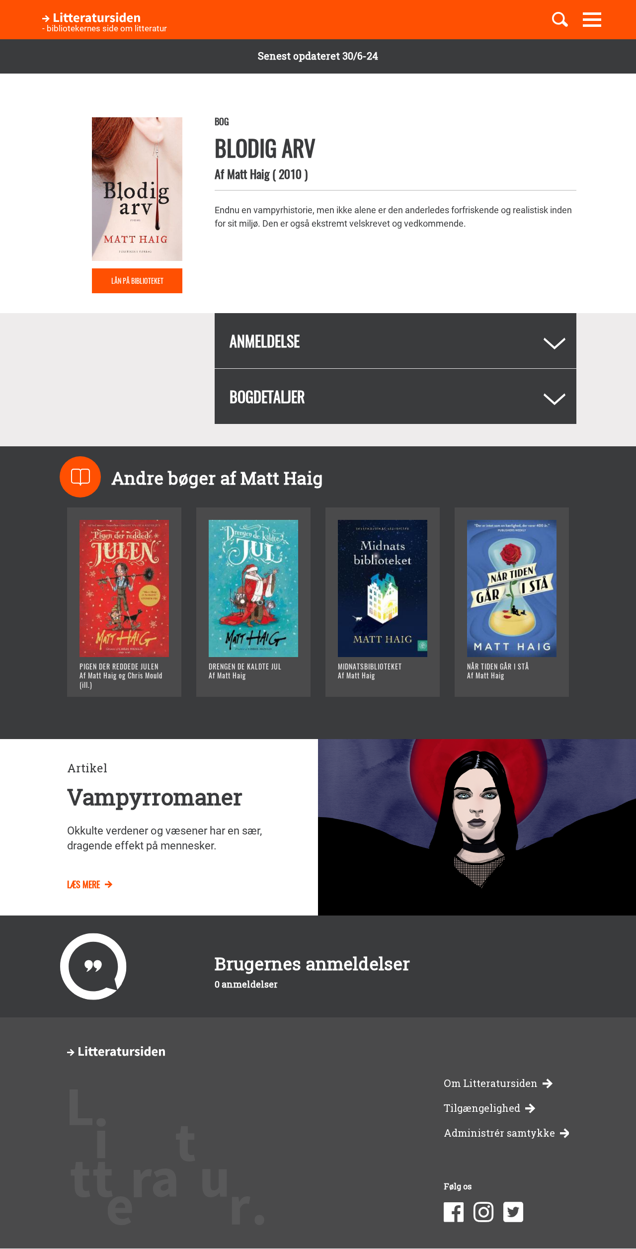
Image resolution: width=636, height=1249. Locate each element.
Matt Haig (248, 173)
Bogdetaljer (267, 396)
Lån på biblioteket (137, 280)
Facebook (454, 1212)
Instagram (483, 1212)
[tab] (395, 340)
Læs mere (112, 676)
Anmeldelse (265, 341)
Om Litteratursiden (491, 1083)
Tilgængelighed (482, 1108)
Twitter (513, 1212)
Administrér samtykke (499, 1133)
